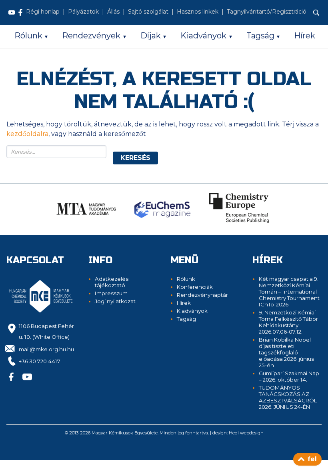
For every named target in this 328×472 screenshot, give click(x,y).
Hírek (304, 35)
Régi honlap (43, 11)
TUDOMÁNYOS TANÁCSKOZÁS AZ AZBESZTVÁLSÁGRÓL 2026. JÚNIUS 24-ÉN (288, 397)
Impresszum (111, 293)
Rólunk (28, 35)
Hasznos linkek (197, 11)
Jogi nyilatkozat (115, 301)
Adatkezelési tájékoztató (112, 282)
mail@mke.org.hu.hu (46, 349)
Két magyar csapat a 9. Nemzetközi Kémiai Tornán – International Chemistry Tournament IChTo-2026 (289, 292)
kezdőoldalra (27, 134)
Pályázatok (83, 11)
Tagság (260, 35)
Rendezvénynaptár (202, 295)
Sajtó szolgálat (148, 11)
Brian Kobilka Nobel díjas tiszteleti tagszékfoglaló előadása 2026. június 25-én (286, 352)
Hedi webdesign (246, 433)
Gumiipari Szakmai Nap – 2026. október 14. (289, 376)
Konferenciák (195, 287)
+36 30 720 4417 (39, 361)
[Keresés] (316, 12)
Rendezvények (91, 35)
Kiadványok (203, 35)
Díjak (150, 35)
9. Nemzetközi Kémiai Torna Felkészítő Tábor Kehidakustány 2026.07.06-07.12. (288, 322)
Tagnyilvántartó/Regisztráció (266, 11)
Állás (113, 11)
